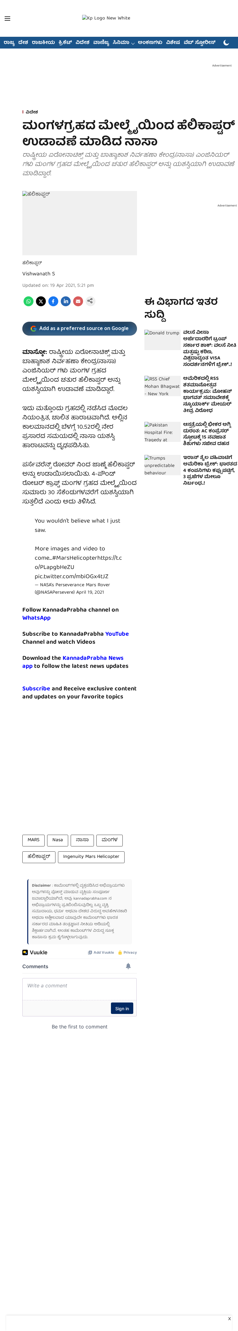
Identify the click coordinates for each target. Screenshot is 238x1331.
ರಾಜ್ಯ (9, 43)
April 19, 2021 (90, 592)
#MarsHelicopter (74, 558)
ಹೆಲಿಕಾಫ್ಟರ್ (39, 857)
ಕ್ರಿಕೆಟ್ (65, 43)
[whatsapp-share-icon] (28, 305)
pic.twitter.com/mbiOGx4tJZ (71, 576)
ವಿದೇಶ (83, 43)
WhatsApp (36, 618)
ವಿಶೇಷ (173, 43)
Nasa (57, 840)
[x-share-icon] (41, 305)
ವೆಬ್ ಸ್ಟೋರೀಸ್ (200, 43)
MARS (33, 840)
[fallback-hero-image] (162, 340)
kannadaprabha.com (90, 898)
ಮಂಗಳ (109, 840)
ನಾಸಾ (82, 840)
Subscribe (36, 689)
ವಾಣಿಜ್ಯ (101, 43)
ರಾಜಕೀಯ (43, 43)
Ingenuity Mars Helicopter (91, 857)
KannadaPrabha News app (73, 662)
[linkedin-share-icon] (66, 305)
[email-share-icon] (78, 305)
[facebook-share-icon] (53, 305)
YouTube (117, 634)
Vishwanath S (38, 274)
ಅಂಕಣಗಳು (150, 43)
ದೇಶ (23, 43)
